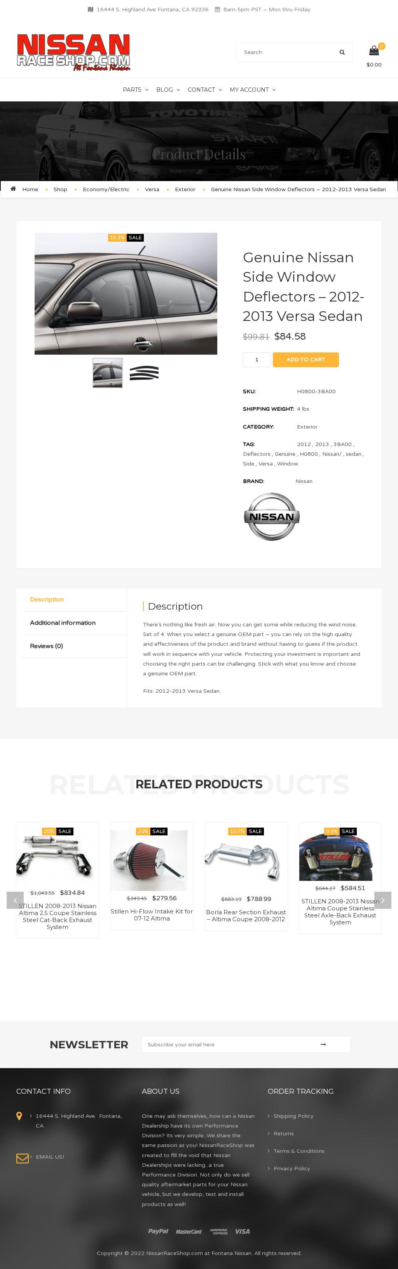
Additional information (63, 623)
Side (248, 463)
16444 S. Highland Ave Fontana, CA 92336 (153, 9)
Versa (152, 189)
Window (287, 463)
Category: (258, 427)
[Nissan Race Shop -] (74, 52)
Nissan (303, 481)
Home (30, 189)
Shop (60, 189)
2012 (304, 444)
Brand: (253, 481)
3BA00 (342, 444)
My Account (249, 89)
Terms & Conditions (299, 1151)
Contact (201, 89)
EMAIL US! (50, 1157)
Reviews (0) (46, 646)
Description (47, 599)
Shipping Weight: (268, 409)
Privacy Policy (292, 1168)
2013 (322, 444)
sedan (353, 454)
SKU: (249, 391)
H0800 (309, 454)
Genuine (285, 454)
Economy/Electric (106, 189)
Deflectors (257, 454)
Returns (284, 1133)
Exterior (185, 189)
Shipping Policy (294, 1116)
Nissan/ (332, 454)
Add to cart (305, 359)
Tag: (249, 444)
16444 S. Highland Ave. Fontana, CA (79, 1121)
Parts (132, 89)
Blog (164, 89)
